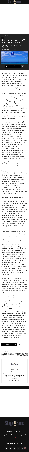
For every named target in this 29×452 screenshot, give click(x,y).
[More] (22, 66)
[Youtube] (19, 381)
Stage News (6, 49)
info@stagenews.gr (18, 438)
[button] (2, 2)
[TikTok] (16, 381)
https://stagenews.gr (14, 371)
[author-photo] (14, 367)
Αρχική (3, 35)
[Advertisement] (14, 19)
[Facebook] (10, 381)
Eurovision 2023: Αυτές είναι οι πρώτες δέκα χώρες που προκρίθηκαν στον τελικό (21, 354)
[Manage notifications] (25, 448)
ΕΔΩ (6, 116)
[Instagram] (13, 381)
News (7, 35)
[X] (18, 448)
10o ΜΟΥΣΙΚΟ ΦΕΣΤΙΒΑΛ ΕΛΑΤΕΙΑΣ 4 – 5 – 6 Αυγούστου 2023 (7, 354)
